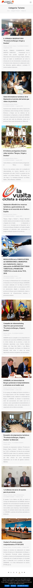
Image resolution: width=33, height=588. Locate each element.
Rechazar (13, 585)
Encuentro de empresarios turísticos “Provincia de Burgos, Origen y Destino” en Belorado (16, 437)
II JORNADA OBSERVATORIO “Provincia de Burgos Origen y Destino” (14, 41)
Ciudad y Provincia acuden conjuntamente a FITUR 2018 (13, 543)
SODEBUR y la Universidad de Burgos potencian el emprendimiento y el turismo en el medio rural (16, 383)
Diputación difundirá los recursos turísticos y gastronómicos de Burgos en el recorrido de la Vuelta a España (16, 208)
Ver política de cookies (23, 585)
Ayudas (12, 276)
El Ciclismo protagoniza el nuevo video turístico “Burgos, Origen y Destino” (14, 153)
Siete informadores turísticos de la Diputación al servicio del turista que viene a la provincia (16, 99)
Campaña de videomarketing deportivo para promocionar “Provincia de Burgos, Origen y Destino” (14, 327)
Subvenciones (6, 276)
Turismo (14, 46)
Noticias (5, 46)
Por (22, 46)
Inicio (8, 10)
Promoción (10, 214)
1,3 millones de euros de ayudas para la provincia (14, 491)
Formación (10, 46)
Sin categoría (6, 104)
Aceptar (7, 585)
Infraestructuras (20, 495)
